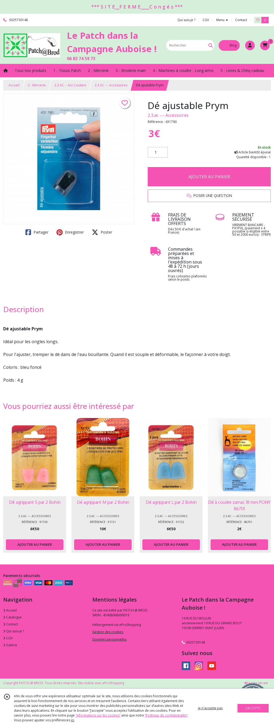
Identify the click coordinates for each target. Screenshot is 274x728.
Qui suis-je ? (14, 631)
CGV (9, 638)
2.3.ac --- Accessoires (168, 115)
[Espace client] (250, 45)
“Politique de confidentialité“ (166, 715)
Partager (40, 232)
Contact (241, 20)
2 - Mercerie (37, 85)
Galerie (11, 645)
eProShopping (113, 683)
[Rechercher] (210, 45)
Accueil (14, 85)
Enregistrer (74, 232)
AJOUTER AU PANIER (209, 177)
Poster (106, 232)
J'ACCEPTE (253, 708)
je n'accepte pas (210, 708)
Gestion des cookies (107, 632)
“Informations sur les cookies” (97, 715)
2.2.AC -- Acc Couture (70, 85)
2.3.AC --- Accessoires (111, 85)
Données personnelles (109, 639)
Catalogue (13, 617)
